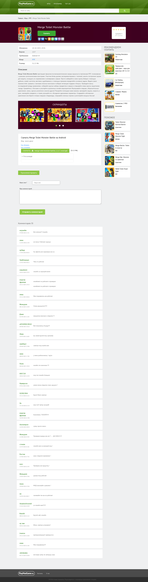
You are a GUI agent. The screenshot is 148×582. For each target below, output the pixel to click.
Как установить (25, 147)
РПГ (33, 59)
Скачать (46, 33)
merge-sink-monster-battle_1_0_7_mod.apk (45, 151)
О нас (48, 573)
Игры (48, 4)
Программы (58, 4)
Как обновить (25, 145)
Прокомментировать (29, 173)
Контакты (40, 573)
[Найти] (124, 11)
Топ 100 (68, 4)
